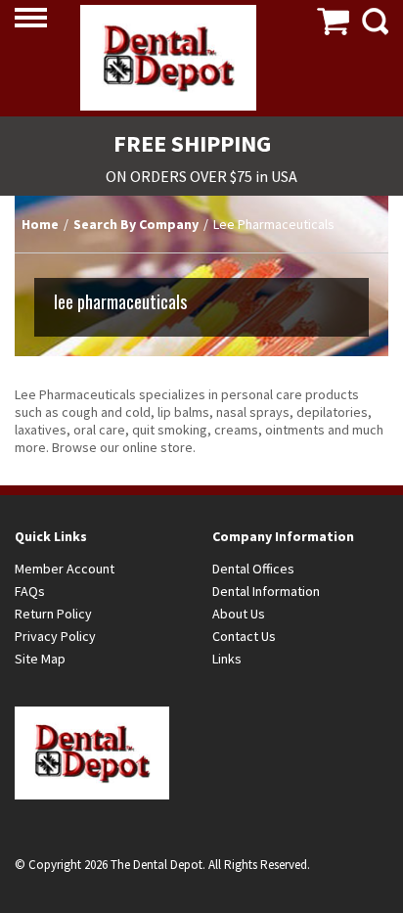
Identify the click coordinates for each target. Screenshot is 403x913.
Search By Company (136, 224)
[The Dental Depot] (168, 58)
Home (40, 224)
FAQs (30, 591)
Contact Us (244, 636)
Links (227, 658)
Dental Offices (253, 568)
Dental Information (266, 591)
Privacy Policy (55, 636)
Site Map (40, 658)
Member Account (64, 568)
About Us (238, 613)
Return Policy (53, 613)
